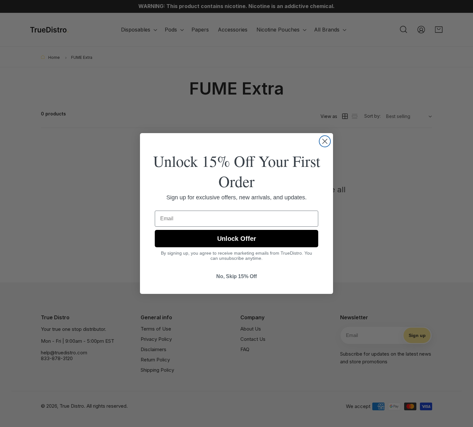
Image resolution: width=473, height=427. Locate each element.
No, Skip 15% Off (236, 276)
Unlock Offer (236, 238)
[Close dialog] (324, 141)
